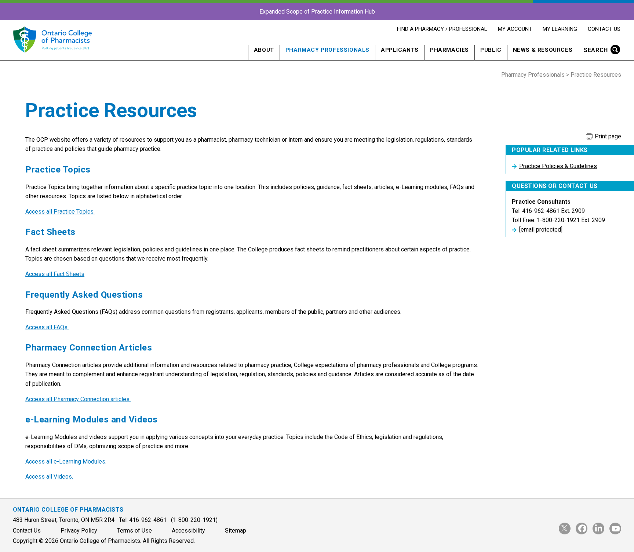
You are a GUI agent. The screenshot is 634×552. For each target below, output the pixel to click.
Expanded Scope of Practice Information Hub (317, 11)
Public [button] (491, 50)
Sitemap (235, 530)
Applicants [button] (400, 50)
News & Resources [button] (543, 50)
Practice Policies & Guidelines (558, 166)
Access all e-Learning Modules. (65, 461)
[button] (599, 50)
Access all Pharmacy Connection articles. (78, 399)
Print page (607, 136)
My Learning (559, 29)
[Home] (52, 56)
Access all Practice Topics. (60, 211)
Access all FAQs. (47, 327)
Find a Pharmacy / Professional (442, 29)
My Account (515, 29)
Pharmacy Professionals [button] (327, 50)
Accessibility (188, 530)
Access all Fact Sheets (54, 273)
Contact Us (603, 29)
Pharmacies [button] (449, 50)
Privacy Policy (79, 530)
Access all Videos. (49, 476)
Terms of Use (134, 530)
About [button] (264, 50)
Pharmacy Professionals (533, 74)
